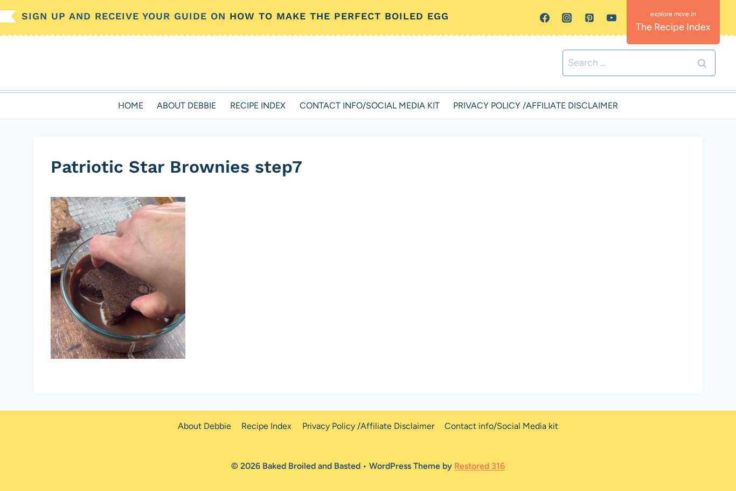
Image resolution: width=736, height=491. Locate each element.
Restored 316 (479, 466)
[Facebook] (544, 18)
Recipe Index (258, 105)
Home (130, 105)
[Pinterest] (589, 18)
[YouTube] (611, 18)
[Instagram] (567, 18)
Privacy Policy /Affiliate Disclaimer (535, 105)
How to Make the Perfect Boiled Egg (339, 16)
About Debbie (186, 105)
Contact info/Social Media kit (370, 105)
